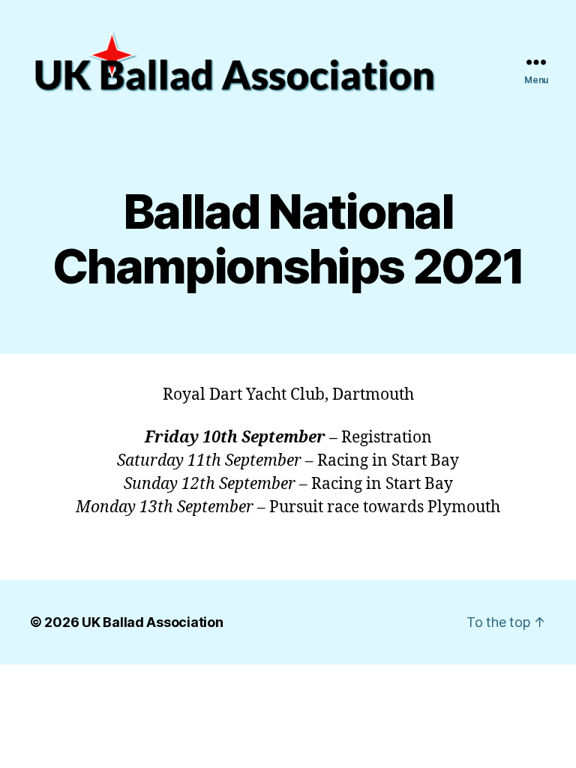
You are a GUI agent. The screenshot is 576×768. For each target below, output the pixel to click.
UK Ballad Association (152, 622)
